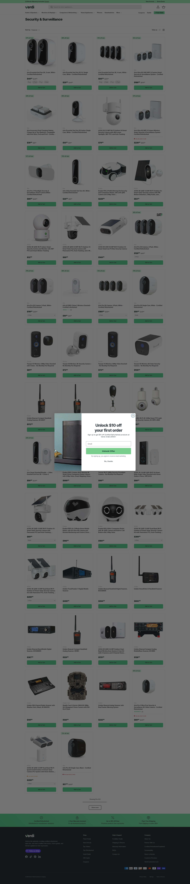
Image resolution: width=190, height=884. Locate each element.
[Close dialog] (133, 415)
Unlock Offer (108, 451)
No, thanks (108, 461)
